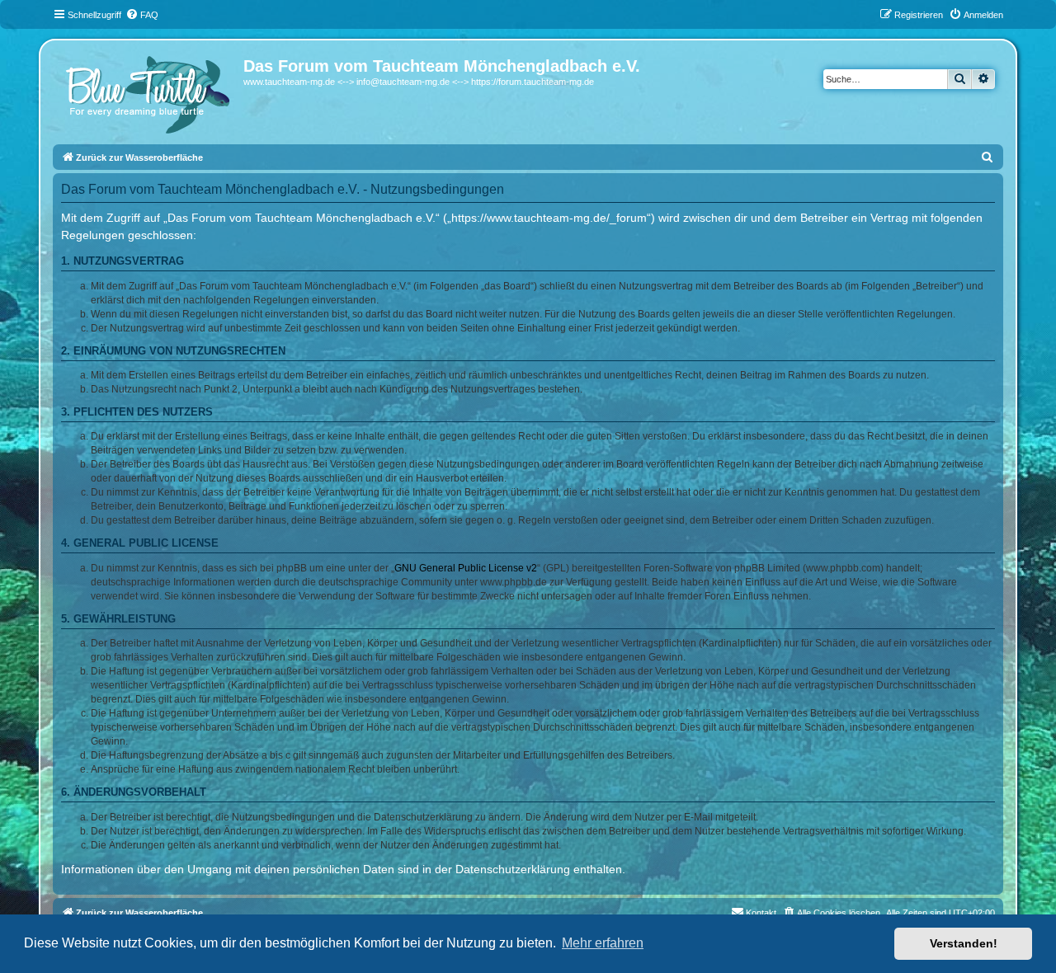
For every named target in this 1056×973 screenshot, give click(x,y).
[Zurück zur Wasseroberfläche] (150, 91)
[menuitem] (141, 15)
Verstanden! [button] (963, 943)
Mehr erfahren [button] (603, 943)
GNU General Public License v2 (465, 568)
